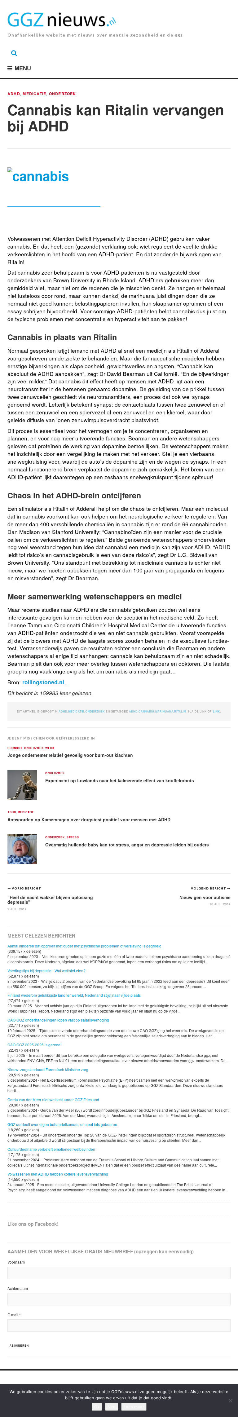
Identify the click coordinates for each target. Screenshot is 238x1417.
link (216, 711)
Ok (96, 1406)
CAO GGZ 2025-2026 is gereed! (34, 1044)
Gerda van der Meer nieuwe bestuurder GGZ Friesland (53, 1099)
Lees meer (134, 1406)
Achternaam (17, 1288)
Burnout (14, 748)
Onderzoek (62, 93)
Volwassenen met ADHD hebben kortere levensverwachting (57, 1173)
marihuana (164, 711)
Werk (49, 748)
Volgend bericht (209, 888)
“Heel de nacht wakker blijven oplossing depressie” (50, 899)
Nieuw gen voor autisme (205, 897)
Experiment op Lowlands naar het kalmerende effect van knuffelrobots (119, 780)
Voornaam (16, 1262)
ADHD (13, 93)
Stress (73, 837)
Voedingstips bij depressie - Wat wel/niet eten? (46, 970)
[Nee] (230, 1400)
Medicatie (34, 93)
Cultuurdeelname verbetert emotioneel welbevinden (51, 1149)
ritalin (180, 711)
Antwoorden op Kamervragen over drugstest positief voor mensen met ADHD (88, 819)
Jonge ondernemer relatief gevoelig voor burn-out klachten (70, 755)
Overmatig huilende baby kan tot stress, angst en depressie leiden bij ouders (127, 844)
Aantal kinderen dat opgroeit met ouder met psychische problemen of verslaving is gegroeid (84, 945)
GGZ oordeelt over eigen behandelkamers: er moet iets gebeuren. (62, 1124)
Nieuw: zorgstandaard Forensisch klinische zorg (47, 1069)
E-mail (14, 1314)
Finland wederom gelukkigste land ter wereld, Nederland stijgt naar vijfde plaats (74, 995)
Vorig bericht (26, 888)
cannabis (146, 711)
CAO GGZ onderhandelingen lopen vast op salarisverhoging (58, 1019)
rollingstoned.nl (44, 682)
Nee (112, 1406)
